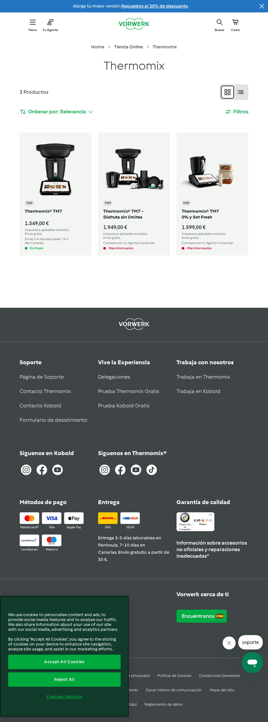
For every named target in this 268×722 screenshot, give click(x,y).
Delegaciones (114, 377)
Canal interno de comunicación (174, 690)
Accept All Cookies (64, 661)
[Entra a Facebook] (41, 469)
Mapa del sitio (221, 690)
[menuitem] (98, 47)
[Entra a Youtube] (57, 469)
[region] (64, 656)
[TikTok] (151, 469)
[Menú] (210, 516)
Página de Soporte (42, 377)
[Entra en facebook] (120, 469)
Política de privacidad (130, 675)
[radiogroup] (234, 92)
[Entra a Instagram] (26, 469)
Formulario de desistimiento (53, 420)
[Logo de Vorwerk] (134, 24)
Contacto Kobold (40, 405)
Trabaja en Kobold (198, 391)
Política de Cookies (174, 675)
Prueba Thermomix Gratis (128, 391)
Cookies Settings (64, 696)
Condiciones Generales (219, 675)
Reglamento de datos (163, 704)
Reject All (64, 679)
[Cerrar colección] (262, 6)
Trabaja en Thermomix (203, 377)
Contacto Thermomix (45, 391)
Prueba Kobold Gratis (123, 405)
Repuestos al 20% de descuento (154, 6)
